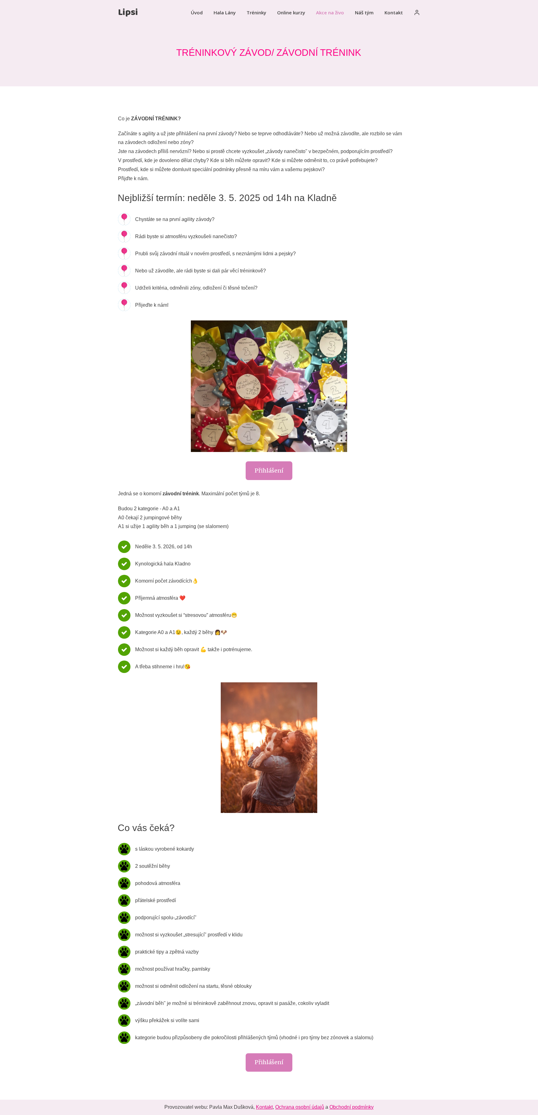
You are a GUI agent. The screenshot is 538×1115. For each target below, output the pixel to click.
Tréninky (256, 12)
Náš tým (364, 12)
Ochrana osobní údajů (299, 1107)
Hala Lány (225, 12)
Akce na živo (330, 12)
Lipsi (128, 12)
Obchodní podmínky (351, 1107)
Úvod (197, 12)
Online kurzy (291, 12)
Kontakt (394, 12)
